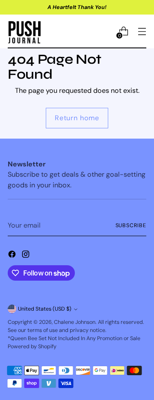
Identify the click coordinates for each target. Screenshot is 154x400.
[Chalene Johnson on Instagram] (26, 255)
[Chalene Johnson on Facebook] (13, 255)
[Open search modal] (105, 31)
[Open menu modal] (142, 31)
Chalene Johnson (74, 322)
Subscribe (131, 225)
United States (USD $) (44, 308)
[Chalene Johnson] (25, 31)
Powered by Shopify (32, 346)
